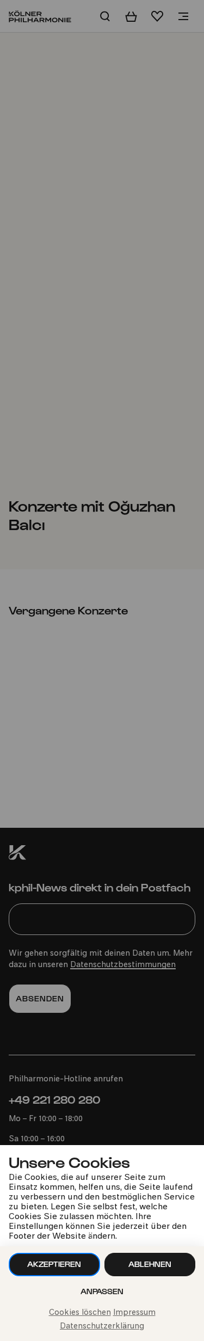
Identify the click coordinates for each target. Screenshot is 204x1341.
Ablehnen (149, 1264)
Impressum (134, 1313)
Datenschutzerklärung (102, 1326)
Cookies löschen (80, 1313)
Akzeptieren (54, 1264)
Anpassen (102, 1291)
